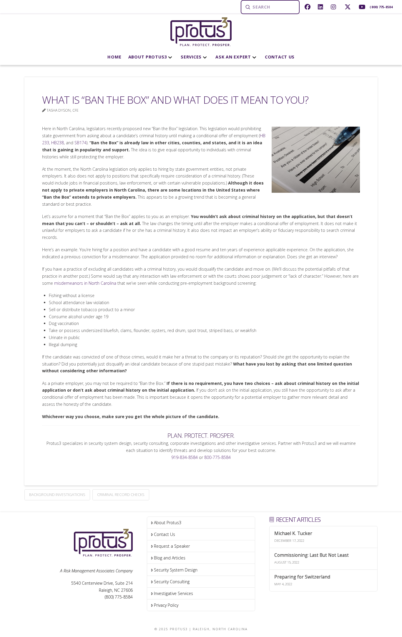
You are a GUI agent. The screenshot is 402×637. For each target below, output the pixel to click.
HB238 (57, 142)
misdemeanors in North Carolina (85, 283)
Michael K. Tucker (293, 534)
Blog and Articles (169, 558)
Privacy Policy (166, 605)
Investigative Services (173, 593)
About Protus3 (167, 522)
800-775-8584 (217, 457)
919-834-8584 (184, 457)
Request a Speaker (172, 546)
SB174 (80, 142)
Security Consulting (172, 581)
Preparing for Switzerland (302, 577)
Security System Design (175, 570)
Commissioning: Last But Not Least (311, 555)
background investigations (57, 494)
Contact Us (164, 534)
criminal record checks (120, 494)
